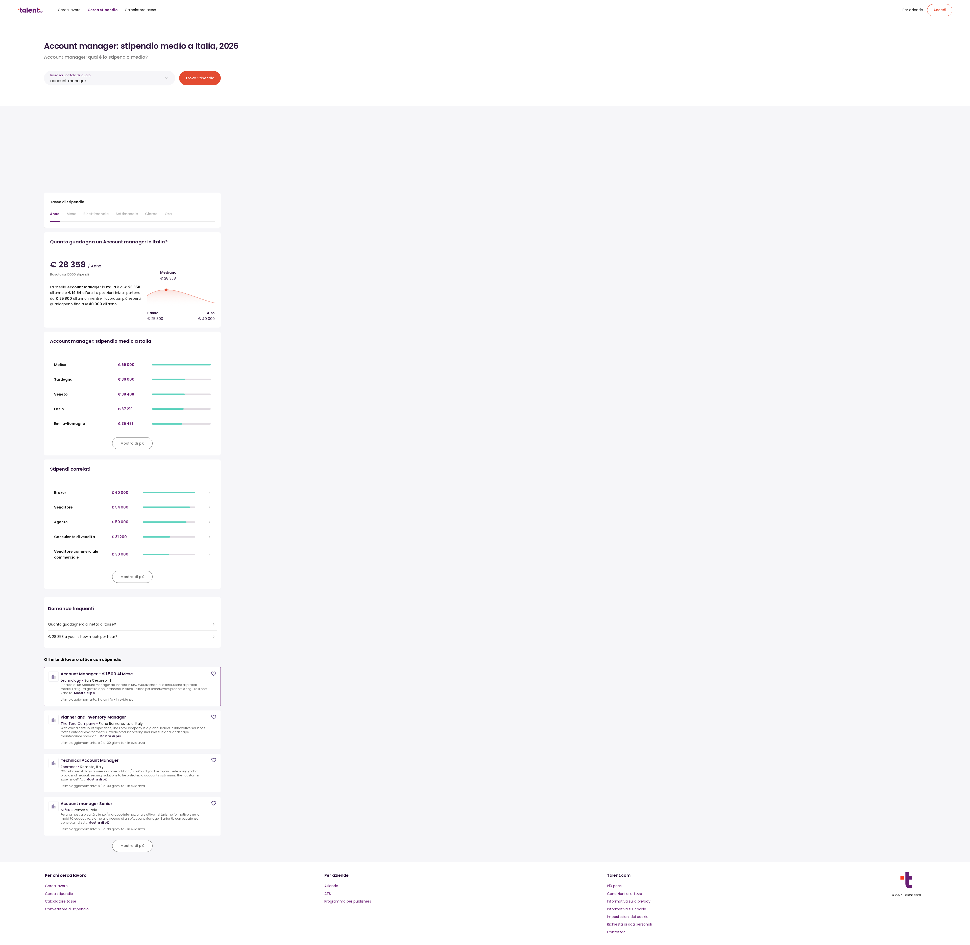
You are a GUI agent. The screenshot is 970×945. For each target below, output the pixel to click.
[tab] (55, 216)
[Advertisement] (132, 147)
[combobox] (106, 80)
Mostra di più (84, 693)
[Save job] (213, 674)
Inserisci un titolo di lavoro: (70, 75)
